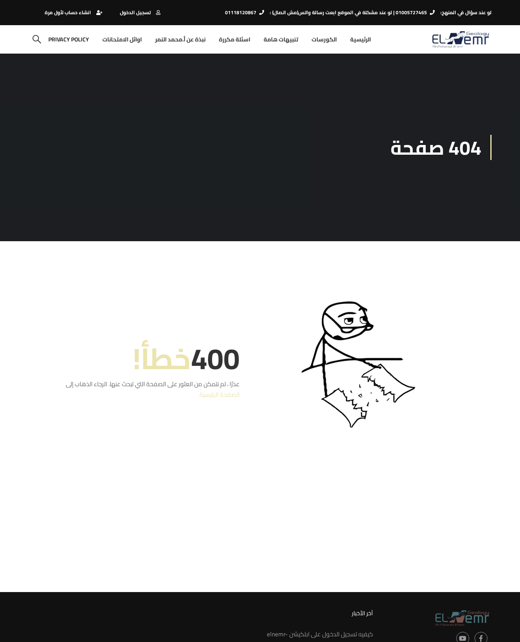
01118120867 (240, 12)
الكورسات (324, 39)
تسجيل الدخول (135, 12)
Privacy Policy (68, 39)
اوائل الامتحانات (122, 39)
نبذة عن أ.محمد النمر (180, 39)
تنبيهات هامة (281, 39)
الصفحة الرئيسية (219, 394)
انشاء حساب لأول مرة (68, 12)
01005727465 (411, 12)
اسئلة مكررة (234, 39)
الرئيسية (360, 39)
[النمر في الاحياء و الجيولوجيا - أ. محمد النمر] (460, 39)
